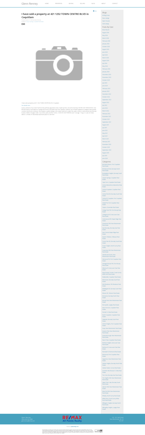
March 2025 (105, 58)
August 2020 (105, 153)
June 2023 (105, 86)
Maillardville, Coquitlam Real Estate (111, 277)
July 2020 (104, 155)
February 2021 (106, 141)
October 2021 (106, 119)
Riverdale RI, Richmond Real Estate (111, 352)
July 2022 (104, 105)
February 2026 (106, 41)
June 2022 (105, 108)
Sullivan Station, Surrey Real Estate (111, 368)
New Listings (105, 18)
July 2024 (104, 63)
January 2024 (105, 72)
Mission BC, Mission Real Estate (111, 293)
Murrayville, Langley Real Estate (110, 305)
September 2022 (106, 99)
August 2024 (105, 60)
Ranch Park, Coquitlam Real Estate (111, 340)
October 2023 (106, 80)
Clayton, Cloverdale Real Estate (110, 207)
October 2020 (106, 147)
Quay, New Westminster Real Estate (112, 328)
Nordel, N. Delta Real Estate (109, 312)
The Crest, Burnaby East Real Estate (112, 375)
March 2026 (105, 38)
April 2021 (105, 136)
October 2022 (106, 97)
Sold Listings (105, 24)
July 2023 (104, 83)
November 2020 (106, 144)
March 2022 (105, 111)
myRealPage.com (74, 426)
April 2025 (105, 55)
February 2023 (106, 88)
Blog (93, 3)
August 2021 (105, 125)
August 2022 (105, 102)
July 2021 (104, 127)
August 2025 (105, 49)
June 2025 (105, 52)
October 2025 (106, 46)
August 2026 (105, 32)
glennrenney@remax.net (28, 421)
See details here (26, 105)
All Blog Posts (106, 15)
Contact (115, 3)
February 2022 (106, 113)
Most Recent (105, 30)
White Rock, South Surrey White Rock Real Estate (110, 399)
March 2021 (105, 139)
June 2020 (105, 158)
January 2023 (105, 91)
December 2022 (106, 94)
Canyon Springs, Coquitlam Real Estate (35, 21)
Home (47, 3)
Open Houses (106, 21)
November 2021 (106, 116)
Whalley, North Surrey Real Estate (111, 396)
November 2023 (106, 77)
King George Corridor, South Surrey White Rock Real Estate (111, 273)
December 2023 (106, 74)
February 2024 (106, 69)
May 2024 (105, 66)
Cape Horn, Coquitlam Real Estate (111, 182)
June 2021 (105, 130)
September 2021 (106, 122)
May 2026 (105, 35)
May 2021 (105, 133)
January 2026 (105, 44)
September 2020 (106, 150)
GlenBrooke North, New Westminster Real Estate (108, 255)
